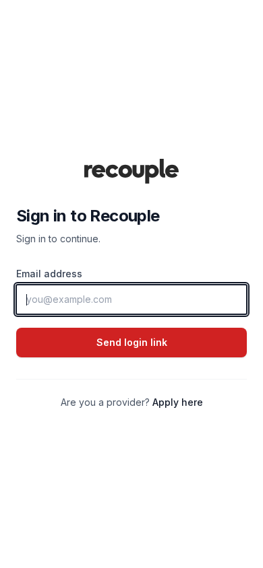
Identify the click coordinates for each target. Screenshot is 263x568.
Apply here (177, 402)
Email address (49, 273)
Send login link (131, 342)
